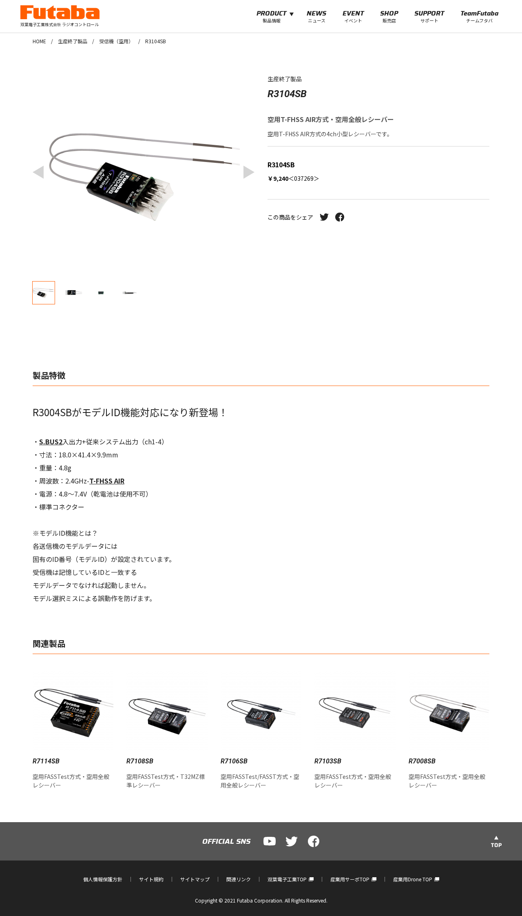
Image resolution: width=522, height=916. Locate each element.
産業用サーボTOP (349, 879)
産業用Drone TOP (412, 879)
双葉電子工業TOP (287, 879)
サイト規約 (151, 879)
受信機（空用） (116, 41)
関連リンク (238, 879)
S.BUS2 (50, 441)
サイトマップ (195, 879)
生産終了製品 (72, 41)
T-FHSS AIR (106, 481)
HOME (39, 41)
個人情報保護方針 (102, 879)
